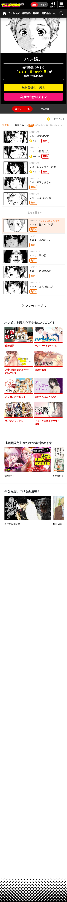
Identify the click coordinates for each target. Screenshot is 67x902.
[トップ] (4, 13)
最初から (19, 125)
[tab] (22, 109)
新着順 (5, 125)
